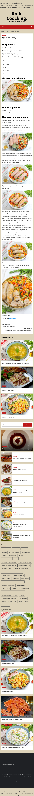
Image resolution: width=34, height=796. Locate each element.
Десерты (5, 446)
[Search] (31, 26)
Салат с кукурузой (18, 581)
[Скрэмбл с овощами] (17, 404)
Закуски (4, 715)
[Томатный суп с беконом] (6, 480)
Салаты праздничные (18, 591)
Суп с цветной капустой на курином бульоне (15, 363)
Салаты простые (6, 595)
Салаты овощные (6, 591)
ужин (7, 605)
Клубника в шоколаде (19, 469)
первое (20, 601)
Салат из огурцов (6, 575)
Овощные (4, 568)
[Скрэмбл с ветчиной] (17, 377)
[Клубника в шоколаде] (6, 469)
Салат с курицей (21, 585)
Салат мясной (25, 578)
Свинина (15, 595)
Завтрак (15, 558)
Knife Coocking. (17, 16)
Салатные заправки (7, 581)
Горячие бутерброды (14, 552)
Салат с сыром (5, 588)
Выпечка (4, 552)
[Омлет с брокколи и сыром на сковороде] (6, 536)
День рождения (12, 555)
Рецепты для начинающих (21, 568)
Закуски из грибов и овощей (9, 562)
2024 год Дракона (6, 548)
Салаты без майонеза (23, 588)
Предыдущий (8, 325)
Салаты (14, 588)
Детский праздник (6, 558)
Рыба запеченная (6, 572)
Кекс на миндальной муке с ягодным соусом (16, 449)
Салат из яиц (16, 578)
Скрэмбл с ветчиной (8, 390)
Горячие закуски (26, 552)
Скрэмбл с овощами (8, 417)
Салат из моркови (17, 572)
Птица (10, 568)
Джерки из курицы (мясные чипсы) (12, 719)
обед (15, 601)
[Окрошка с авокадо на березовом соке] (6, 525)
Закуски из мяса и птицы (25, 562)
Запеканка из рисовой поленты (22, 458)
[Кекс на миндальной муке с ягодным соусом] (17, 440)
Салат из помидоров (18, 575)
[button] (2, 27)
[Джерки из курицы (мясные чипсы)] (17, 707)
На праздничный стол (24, 565)
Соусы (4, 35)
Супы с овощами (22, 598)
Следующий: (18, 329)
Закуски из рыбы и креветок (9, 565)
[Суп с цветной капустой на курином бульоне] (17, 350)
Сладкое (22, 595)
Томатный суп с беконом (20, 480)
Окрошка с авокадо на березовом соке (13, 747)
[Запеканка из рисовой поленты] (6, 457)
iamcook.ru (12, 318)
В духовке (24, 548)
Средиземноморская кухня (9, 598)
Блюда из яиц (16, 548)
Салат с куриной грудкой (8, 585)
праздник (27, 601)
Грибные (4, 555)
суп (3, 605)
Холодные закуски (7, 601)
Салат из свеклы (6, 578)
